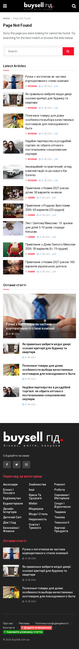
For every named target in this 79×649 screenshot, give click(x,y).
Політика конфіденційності (52, 623)
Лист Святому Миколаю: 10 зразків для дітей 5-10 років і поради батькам (49, 227)
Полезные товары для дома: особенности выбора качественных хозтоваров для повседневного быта (48, 369)
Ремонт (59, 484)
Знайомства (37, 484)
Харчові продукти (61, 529)
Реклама (24, 623)
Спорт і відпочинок (62, 505)
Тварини (60, 512)
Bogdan (32, 86)
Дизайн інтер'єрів (10, 510)
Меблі (33, 503)
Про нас (8, 623)
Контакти (9, 627)
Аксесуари (10, 484)
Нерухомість (38, 519)
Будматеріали (13, 503)
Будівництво (12, 498)
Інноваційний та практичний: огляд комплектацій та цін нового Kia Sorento (48, 171)
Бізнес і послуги (9, 491)
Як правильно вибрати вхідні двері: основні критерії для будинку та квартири (48, 98)
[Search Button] (68, 51)
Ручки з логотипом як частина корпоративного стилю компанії (30, 326)
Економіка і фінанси (11, 529)
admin (31, 198)
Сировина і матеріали (61, 496)
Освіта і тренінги (35, 526)
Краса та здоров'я (35, 496)
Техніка (59, 517)
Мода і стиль (38, 514)
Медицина (36, 508)
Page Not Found (22, 18)
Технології (61, 522)
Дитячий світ (12, 517)
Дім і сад (9, 522)
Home (6, 18)
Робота (59, 489)
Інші (31, 489)
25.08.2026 (46, 86)
